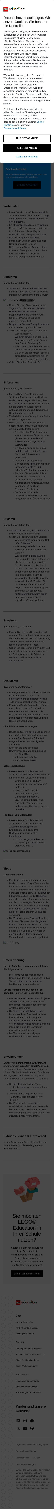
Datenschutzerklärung (14, 128)
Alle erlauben (27, 148)
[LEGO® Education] (14, 9)
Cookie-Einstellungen (27, 156)
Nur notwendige (27, 138)
